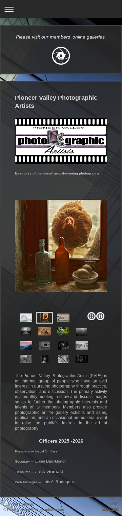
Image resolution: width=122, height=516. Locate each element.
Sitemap (27, 504)
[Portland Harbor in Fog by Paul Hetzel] (82, 345)
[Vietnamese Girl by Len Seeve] (44, 359)
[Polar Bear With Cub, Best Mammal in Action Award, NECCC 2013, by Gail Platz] (26, 317)
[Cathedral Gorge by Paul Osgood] (26, 359)
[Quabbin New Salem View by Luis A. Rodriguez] (82, 359)
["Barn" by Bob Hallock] (44, 345)
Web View (110, 509)
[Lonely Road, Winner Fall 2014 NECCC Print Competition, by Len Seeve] (26, 331)
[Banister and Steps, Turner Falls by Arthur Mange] (63, 359)
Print (14, 504)
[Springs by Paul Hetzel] (63, 345)
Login (114, 503)
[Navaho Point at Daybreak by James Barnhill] (81, 332)
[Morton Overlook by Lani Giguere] (26, 345)
